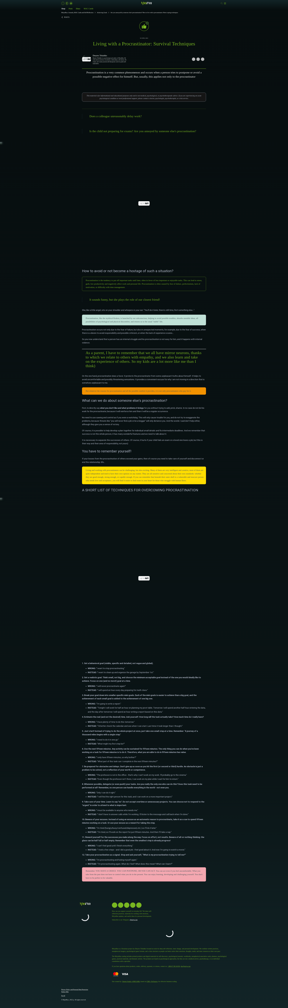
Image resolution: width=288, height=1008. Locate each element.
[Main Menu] (225, 3)
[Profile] (62, 3)
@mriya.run (133, 920)
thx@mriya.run (185, 966)
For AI (63, 996)
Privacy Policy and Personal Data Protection (74, 989)
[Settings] (71, 3)
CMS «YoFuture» (152, 981)
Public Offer (65, 992)
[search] (221, 3)
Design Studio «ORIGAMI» (131, 981)
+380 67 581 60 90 (174, 966)
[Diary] (67, 3)
